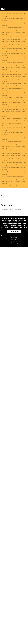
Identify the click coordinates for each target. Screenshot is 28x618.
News (17, 7)
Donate (2, 8)
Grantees (13, 7)
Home (2, 7)
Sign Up (21, 7)
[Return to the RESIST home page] (5, 2)
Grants (9, 7)
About (5, 7)
